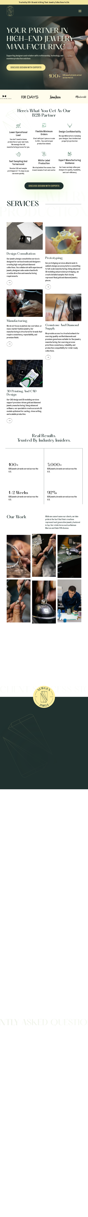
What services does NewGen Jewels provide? (32, 1044)
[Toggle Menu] (80, 11)
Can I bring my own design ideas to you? (27, 1066)
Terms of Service (32, 1187)
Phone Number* (14, 1171)
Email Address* (14, 1161)
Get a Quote (40, 785)
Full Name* (13, 1151)
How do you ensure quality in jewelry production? (32, 1085)
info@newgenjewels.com (48, 1210)
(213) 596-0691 (25, 1210)
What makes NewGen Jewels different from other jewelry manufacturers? (36, 1098)
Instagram (70, 1210)
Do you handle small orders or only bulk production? (34, 1076)
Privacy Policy (14, 1191)
